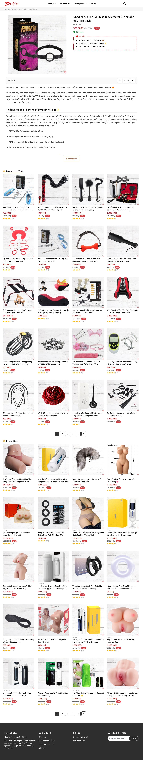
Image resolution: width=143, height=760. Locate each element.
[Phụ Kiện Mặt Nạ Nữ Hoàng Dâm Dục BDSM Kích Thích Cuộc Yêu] (53, 344)
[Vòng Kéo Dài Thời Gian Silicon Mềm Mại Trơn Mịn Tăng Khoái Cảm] (123, 566)
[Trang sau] (83, 434)
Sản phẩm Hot (79, 741)
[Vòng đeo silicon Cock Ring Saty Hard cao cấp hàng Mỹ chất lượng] (88, 566)
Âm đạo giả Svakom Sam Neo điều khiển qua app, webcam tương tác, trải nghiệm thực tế (52, 588)
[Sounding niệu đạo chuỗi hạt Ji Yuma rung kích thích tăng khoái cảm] (88, 395)
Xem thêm (70, 159)
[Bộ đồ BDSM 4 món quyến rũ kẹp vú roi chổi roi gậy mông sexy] (88, 189)
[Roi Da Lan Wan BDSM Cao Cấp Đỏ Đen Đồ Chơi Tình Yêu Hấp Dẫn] (53, 189)
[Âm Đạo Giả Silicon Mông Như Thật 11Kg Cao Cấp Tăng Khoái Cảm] (18, 459)
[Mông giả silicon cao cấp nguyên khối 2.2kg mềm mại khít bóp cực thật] (123, 673)
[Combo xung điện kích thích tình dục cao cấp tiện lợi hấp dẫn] (88, 292)
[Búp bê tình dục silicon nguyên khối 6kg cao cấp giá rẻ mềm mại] (18, 566)
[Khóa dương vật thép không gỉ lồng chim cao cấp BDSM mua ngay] (18, 344)
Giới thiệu (42, 737)
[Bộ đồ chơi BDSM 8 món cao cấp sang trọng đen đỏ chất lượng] (123, 189)
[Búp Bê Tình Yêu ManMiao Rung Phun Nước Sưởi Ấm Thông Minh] (88, 513)
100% (126, 80)
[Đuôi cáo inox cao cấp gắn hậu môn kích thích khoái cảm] (88, 459)
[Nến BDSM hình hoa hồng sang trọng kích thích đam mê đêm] (53, 395)
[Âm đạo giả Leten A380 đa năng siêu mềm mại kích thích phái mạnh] (88, 620)
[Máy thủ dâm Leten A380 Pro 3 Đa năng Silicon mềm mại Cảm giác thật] (53, 459)
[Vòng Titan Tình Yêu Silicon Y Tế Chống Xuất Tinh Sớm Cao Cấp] (53, 513)
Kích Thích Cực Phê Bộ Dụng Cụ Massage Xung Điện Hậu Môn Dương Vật (18, 209)
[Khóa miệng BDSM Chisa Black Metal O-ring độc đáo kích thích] (37, 44)
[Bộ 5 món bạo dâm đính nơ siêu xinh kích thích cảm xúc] (123, 395)
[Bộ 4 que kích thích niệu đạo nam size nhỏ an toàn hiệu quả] (18, 395)
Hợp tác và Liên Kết (80, 737)
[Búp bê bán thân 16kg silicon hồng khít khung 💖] (123, 459)
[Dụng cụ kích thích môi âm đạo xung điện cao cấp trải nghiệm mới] (123, 344)
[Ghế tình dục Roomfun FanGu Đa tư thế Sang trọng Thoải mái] (18, 292)
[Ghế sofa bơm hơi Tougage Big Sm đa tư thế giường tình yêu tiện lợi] (53, 292)
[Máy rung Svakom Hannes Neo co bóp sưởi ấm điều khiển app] (18, 673)
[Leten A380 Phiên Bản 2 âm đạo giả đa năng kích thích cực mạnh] (123, 513)
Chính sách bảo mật (46, 744)
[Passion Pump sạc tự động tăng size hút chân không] (53, 673)
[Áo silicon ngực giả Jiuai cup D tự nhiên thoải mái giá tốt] (18, 513)
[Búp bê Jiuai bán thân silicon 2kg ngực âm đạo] (123, 620)
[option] (37, 44)
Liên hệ (41, 748)
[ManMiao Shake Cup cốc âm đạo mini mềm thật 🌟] (88, 673)
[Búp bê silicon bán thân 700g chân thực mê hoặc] (53, 620)
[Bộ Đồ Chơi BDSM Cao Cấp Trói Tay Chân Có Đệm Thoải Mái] (18, 241)
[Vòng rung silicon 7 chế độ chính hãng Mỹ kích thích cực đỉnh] (18, 620)
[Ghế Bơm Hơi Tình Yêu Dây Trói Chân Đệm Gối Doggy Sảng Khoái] (123, 292)
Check (133, 738)
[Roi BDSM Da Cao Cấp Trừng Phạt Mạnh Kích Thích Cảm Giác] (123, 241)
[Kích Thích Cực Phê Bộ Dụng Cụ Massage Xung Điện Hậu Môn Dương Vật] (18, 189)
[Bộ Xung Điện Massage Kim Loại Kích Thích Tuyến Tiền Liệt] (53, 241)
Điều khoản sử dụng (47, 741)
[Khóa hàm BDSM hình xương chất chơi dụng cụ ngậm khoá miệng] (88, 241)
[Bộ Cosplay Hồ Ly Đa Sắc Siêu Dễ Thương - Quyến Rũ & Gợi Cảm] (88, 344)
